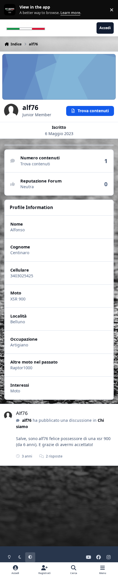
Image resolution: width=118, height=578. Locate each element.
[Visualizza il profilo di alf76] (8, 416)
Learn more (11, 10)
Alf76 (22, 413)
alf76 (27, 420)
